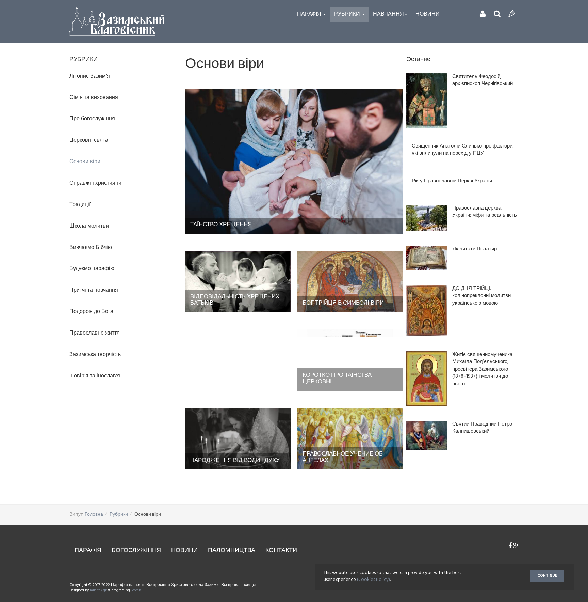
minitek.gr (99, 590)
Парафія (310, 14)
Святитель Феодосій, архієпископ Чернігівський (482, 80)
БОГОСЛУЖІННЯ (136, 550)
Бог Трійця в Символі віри (343, 303)
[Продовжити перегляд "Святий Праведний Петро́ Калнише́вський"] (426, 435)
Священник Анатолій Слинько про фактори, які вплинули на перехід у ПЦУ (462, 150)
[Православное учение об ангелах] (350, 439)
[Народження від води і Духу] (238, 439)
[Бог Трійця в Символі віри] (350, 281)
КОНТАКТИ (281, 550)
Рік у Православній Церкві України (452, 181)
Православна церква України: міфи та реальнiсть (484, 212)
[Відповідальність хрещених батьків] (238, 281)
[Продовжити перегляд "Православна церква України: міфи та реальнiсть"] (426, 218)
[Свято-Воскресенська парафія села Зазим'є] (116, 21)
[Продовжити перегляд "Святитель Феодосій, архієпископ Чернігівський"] (426, 100)
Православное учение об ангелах (343, 457)
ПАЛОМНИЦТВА (231, 550)
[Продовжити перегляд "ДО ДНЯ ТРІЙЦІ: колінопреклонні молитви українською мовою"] (426, 310)
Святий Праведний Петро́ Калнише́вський (482, 428)
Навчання (388, 14)
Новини (427, 14)
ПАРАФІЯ (88, 550)
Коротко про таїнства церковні (337, 378)
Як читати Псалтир (474, 249)
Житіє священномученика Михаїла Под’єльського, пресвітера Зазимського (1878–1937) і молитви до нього (482, 369)
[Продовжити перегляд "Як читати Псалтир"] (426, 258)
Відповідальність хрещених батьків (234, 300)
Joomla (136, 590)
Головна (94, 515)
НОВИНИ (184, 550)
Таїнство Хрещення (221, 224)
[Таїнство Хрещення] (294, 161)
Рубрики (347, 14)
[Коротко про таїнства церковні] (350, 360)
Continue (547, 576)
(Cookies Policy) (373, 580)
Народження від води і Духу (235, 460)
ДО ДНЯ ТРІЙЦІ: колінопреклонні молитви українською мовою (481, 296)
